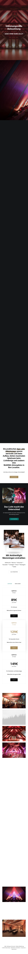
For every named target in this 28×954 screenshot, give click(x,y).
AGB (5, 946)
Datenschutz (14, 949)
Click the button (14, 519)
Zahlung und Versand (11, 946)
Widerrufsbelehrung (20, 946)
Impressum (23, 947)
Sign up (14, 615)
